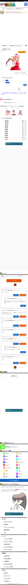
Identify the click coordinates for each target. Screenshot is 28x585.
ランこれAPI (7, 578)
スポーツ (7, 464)
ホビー (7, 462)
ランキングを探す (8, 538)
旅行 (19, 464)
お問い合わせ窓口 (8, 564)
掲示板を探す (7, 544)
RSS (5, 532)
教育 (6, 476)
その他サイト (7, 581)
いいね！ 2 (16, 325)
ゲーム (7, 80)
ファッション (8, 467)
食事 (6, 470)
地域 (19, 476)
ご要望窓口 (6, 561)
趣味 (19, 467)
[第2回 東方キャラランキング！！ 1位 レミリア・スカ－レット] (8, 112)
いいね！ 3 (16, 316)
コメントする (14, 280)
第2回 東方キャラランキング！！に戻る (14, 143)
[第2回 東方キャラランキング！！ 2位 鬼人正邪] (14, 112)
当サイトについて (8, 521)
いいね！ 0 (16, 295)
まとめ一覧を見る (8, 547)
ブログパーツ (7, 575)
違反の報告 (6, 555)
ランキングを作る (8, 541)
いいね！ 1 (23, 305)
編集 (25, 84)
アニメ (20, 453)
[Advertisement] (14, 29)
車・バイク (21, 462)
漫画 (6, 456)
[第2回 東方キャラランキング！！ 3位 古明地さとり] (20, 112)
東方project (7, 82)
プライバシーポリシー (9, 527)
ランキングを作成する (14, 480)
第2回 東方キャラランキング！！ (16, 45)
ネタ (6, 473)
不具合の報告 (7, 558)
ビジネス (20, 473)
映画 (6, 459)
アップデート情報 (8, 566)
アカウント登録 (8, 549)
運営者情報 (6, 529)
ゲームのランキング (10, 8)
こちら (21, 93)
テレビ (20, 459)
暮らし (20, 470)
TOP (3, 8)
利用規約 (6, 524)
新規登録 (17, 489)
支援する (6, 573)
